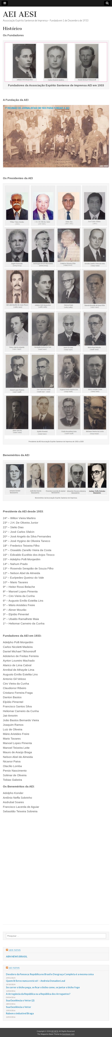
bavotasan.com (68, 1034)
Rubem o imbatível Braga (20, 1013)
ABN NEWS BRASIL (16, 956)
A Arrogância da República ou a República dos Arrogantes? (38, 993)
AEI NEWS (14, 968)
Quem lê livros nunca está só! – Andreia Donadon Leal (35, 980)
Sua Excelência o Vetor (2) (20, 1000)
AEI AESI (20, 14)
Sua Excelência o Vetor (18, 1006)
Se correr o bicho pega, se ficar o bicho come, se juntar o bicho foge (43, 987)
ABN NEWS (15, 950)
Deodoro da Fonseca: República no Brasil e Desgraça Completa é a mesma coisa (50, 974)
